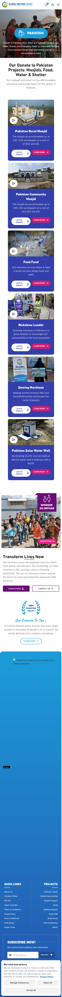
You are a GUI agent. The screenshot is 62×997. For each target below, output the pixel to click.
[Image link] (6, 767)
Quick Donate (19, 153)
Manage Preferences (19, 983)
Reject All (48, 983)
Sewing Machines (31, 387)
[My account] (53, 5)
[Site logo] (17, 4)
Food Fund (31, 261)
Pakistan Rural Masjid (31, 130)
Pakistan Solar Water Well (31, 450)
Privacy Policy (46, 976)
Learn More (39, 152)
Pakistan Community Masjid (31, 196)
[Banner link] (31, 520)
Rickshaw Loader (31, 324)
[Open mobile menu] (58, 5)
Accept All (31, 990)
